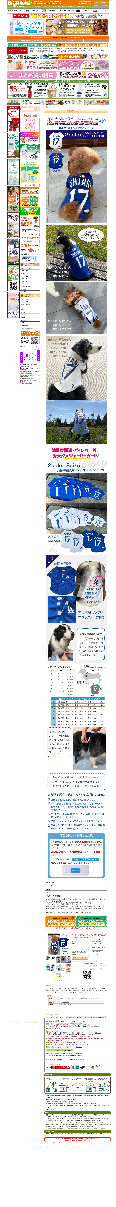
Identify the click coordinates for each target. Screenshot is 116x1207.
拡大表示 (59, 980)
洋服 (47, 108)
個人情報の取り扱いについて (16, 1022)
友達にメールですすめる (98, 969)
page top (104, 1007)
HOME (46, 106)
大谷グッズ (53, 108)
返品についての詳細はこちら (99, 963)
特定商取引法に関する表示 (31, 1022)
